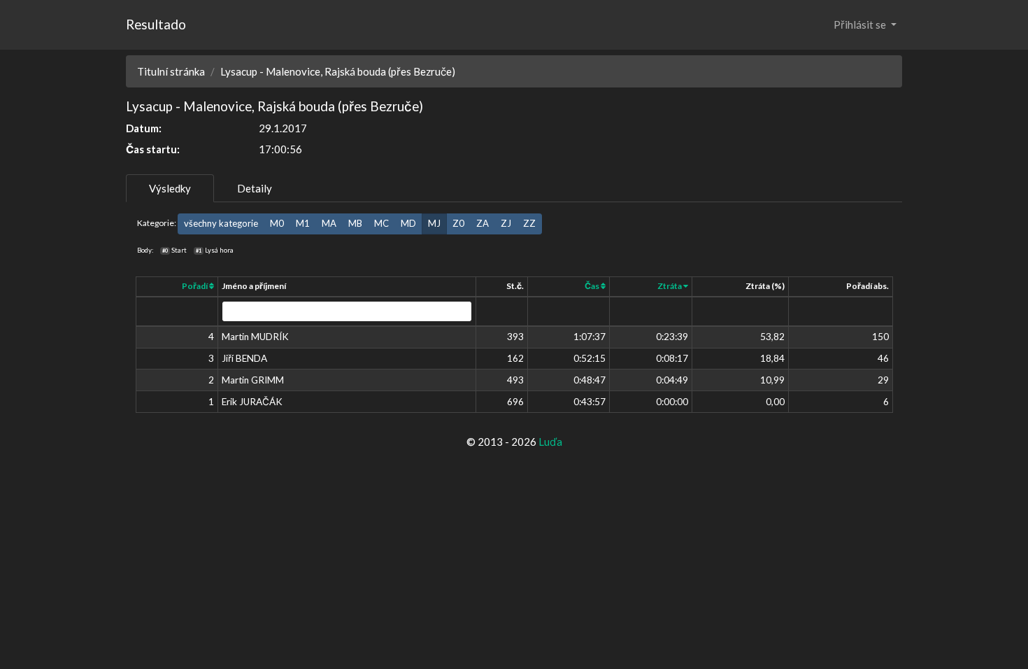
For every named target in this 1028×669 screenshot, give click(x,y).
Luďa (550, 441)
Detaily (254, 188)
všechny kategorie (221, 223)
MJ (434, 223)
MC (381, 223)
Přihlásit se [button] (861, 24)
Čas (593, 286)
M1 (303, 223)
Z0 (458, 223)
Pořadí (195, 286)
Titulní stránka (171, 71)
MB (355, 223)
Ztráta (670, 286)
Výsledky (170, 188)
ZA (482, 223)
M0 (277, 223)
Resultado (156, 24)
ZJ (506, 223)
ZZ (529, 223)
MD (408, 223)
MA (329, 223)
